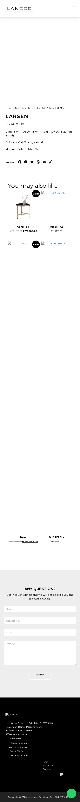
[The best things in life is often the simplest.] (19, 8)
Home (8, 108)
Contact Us (49, 769)
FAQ (45, 762)
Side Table (47, 108)
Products (19, 108)
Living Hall (32, 108)
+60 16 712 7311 (17, 751)
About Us (48, 765)
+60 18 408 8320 (18, 747)
